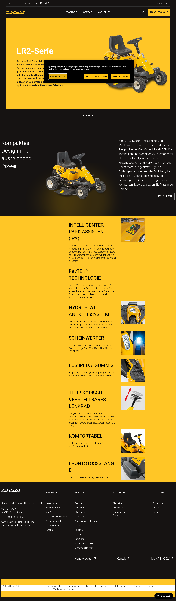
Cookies (137, 586)
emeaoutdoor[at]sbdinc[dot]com (17, 525)
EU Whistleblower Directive (62, 589)
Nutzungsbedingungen (97, 586)
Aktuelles (104, 12)
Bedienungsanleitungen (86, 521)
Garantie (79, 530)
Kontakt (27, 3)
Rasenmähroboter (54, 521)
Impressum (74, 586)
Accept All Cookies (120, 76)
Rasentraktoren (52, 507)
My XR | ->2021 (42, 3)
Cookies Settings (57, 76)
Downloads (80, 516)
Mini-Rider (50, 512)
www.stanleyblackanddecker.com (17, 522)
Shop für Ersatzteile (84, 543)
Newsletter (80, 539)
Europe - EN (161, 3)
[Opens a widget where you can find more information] (163, 596)
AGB (150, 586)
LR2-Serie (88, 115)
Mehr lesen (165, 196)
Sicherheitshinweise (84, 548)
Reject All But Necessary (96, 76)
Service (87, 12)
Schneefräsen (52, 525)
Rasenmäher (51, 503)
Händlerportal (12, 3)
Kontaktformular (54, 586)
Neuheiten (118, 503)
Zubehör (49, 530)
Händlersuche (159, 12)
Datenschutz (121, 586)
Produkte (71, 12)
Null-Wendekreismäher (56, 516)
